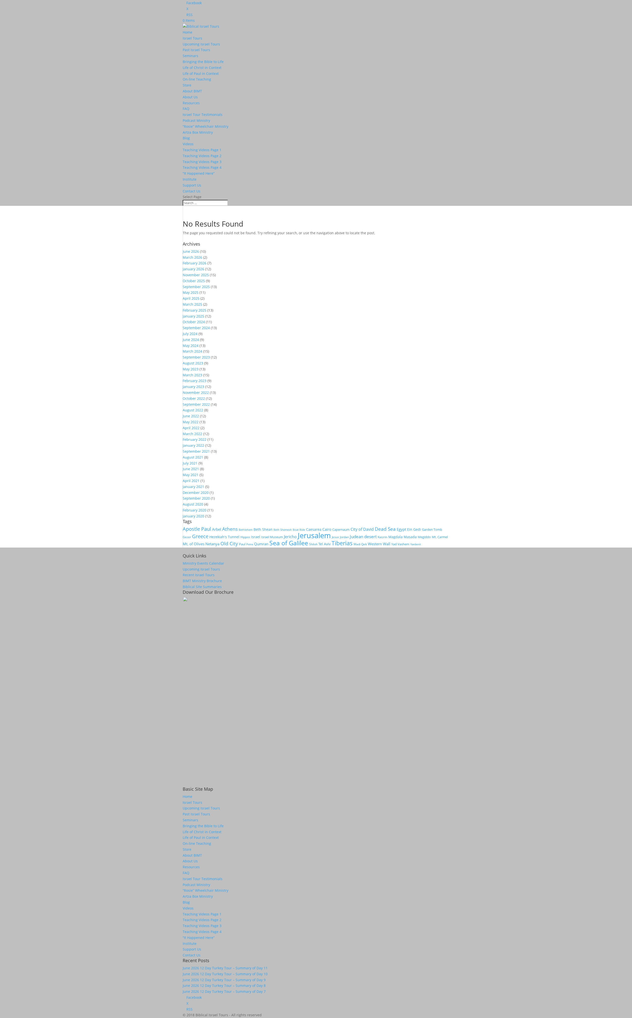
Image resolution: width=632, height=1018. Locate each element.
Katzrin (382, 537)
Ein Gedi (414, 529)
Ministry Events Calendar (203, 563)
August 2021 (193, 457)
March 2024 (192, 351)
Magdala (395, 536)
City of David (362, 529)
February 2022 (194, 439)
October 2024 (194, 321)
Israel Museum (272, 537)
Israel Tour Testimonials (202, 114)
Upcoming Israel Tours (201, 44)
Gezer (187, 537)
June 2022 (191, 416)
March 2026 (192, 257)
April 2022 (191, 427)
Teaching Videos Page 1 (202, 150)
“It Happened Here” (199, 173)
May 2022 (190, 422)
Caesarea (313, 529)
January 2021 (193, 486)
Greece (200, 536)
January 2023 (193, 386)
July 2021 (190, 463)
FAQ (186, 108)
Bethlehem (246, 529)
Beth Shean (263, 529)
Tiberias (342, 543)
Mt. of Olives (193, 543)
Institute (190, 179)
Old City (229, 543)
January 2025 (193, 316)
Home (187, 32)
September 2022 (196, 404)
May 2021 (190, 474)
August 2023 (193, 363)
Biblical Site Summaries (202, 586)
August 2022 (193, 410)
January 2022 (193, 445)
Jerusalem (314, 535)
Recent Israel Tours (199, 575)
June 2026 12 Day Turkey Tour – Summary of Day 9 (224, 979)
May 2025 (190, 292)
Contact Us (191, 191)
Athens (230, 529)
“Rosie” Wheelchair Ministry (205, 126)
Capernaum (341, 529)
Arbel (216, 529)
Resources (191, 103)
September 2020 (196, 498)
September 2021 (196, 451)
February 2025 (194, 310)
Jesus (335, 537)
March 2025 (192, 304)
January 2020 (193, 516)
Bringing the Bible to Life (203, 61)
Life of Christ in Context (202, 67)
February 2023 (194, 380)
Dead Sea (385, 529)
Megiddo (424, 537)
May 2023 (190, 369)
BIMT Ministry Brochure (202, 580)
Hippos (245, 537)
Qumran (261, 543)
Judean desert (363, 536)
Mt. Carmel (440, 537)
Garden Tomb (432, 530)
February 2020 (194, 510)
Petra (249, 544)
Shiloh (313, 544)
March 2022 (192, 433)
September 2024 (196, 327)
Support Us (192, 185)
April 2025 (191, 298)
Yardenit (415, 544)
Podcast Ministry (196, 120)
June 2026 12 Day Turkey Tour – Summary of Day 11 (225, 968)
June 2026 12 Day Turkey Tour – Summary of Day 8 (224, 985)
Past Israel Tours (196, 49)
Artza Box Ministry (198, 132)
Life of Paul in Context (201, 73)
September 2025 (196, 286)
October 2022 (194, 398)
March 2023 (192, 375)
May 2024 (190, 345)
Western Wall (379, 543)
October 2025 (194, 280)
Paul (242, 544)
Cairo (326, 529)
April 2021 (191, 480)
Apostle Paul (197, 528)
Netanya (212, 543)
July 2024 (190, 333)
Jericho (290, 536)
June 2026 (191, 251)
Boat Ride (299, 529)
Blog (186, 138)
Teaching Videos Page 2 (202, 155)
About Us (190, 97)
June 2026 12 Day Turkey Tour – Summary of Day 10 (225, 974)
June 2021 (191, 469)
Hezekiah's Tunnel (224, 536)
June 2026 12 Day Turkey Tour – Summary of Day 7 (224, 991)
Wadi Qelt (360, 544)
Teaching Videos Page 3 (202, 161)
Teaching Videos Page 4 (202, 167)
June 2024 (191, 339)
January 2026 (193, 269)
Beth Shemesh (283, 529)
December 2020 (196, 492)
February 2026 (194, 263)
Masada (410, 536)
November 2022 (196, 392)
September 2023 (196, 357)
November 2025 (196, 275)
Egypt (401, 529)
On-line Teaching (197, 79)
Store (187, 85)
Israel (255, 536)
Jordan (344, 537)
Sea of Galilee (288, 543)
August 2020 (193, 504)
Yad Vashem (400, 544)
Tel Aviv (324, 544)
